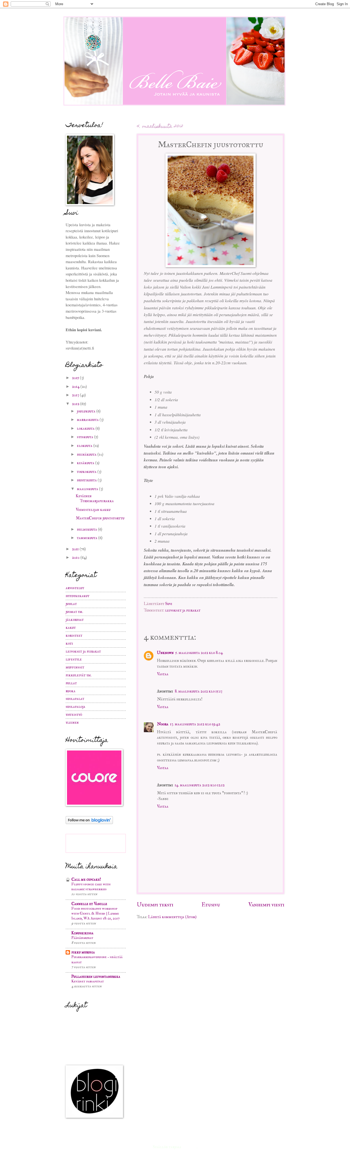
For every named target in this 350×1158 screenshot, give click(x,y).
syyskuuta (85, 437)
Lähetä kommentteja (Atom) (172, 917)
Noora (162, 724)
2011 (76, 549)
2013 (76, 395)
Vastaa (162, 674)
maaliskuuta (88, 488)
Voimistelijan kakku (93, 509)
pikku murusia (83, 952)
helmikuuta (87, 529)
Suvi (168, 603)
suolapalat (75, 698)
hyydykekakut (77, 595)
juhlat (71, 603)
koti (69, 643)
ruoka (70, 691)
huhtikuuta (87, 480)
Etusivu (211, 904)
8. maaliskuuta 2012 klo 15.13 (198, 691)
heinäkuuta (87, 454)
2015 (76, 377)
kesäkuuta (86, 462)
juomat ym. (74, 611)
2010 (76, 557)
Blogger (189, 1147)
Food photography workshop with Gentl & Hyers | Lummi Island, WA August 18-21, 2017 (95, 913)
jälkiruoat (75, 619)
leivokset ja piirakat (182, 610)
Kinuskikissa (82, 933)
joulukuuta (86, 411)
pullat (71, 683)
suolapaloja (75, 706)
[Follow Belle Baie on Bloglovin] (89, 822)
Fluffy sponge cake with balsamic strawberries (90, 886)
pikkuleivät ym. (79, 675)
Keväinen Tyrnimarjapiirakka (95, 498)
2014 (76, 386)
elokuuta (85, 445)
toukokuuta (87, 471)
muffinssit (75, 667)
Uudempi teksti (155, 904)
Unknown (165, 652)
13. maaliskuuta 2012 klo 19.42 (195, 724)
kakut (71, 627)
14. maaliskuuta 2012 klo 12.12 (199, 785)
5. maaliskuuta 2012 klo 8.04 (199, 652)
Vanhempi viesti (266, 904)
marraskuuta (88, 419)
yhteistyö (74, 714)
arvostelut (75, 587)
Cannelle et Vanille (89, 903)
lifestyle (74, 659)
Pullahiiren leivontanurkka (95, 976)
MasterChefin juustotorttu (100, 518)
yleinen (72, 722)
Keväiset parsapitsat (87, 981)
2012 (76, 403)
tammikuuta (87, 537)
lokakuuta (86, 428)
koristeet (74, 635)
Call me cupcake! (86, 879)
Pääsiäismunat (82, 937)
